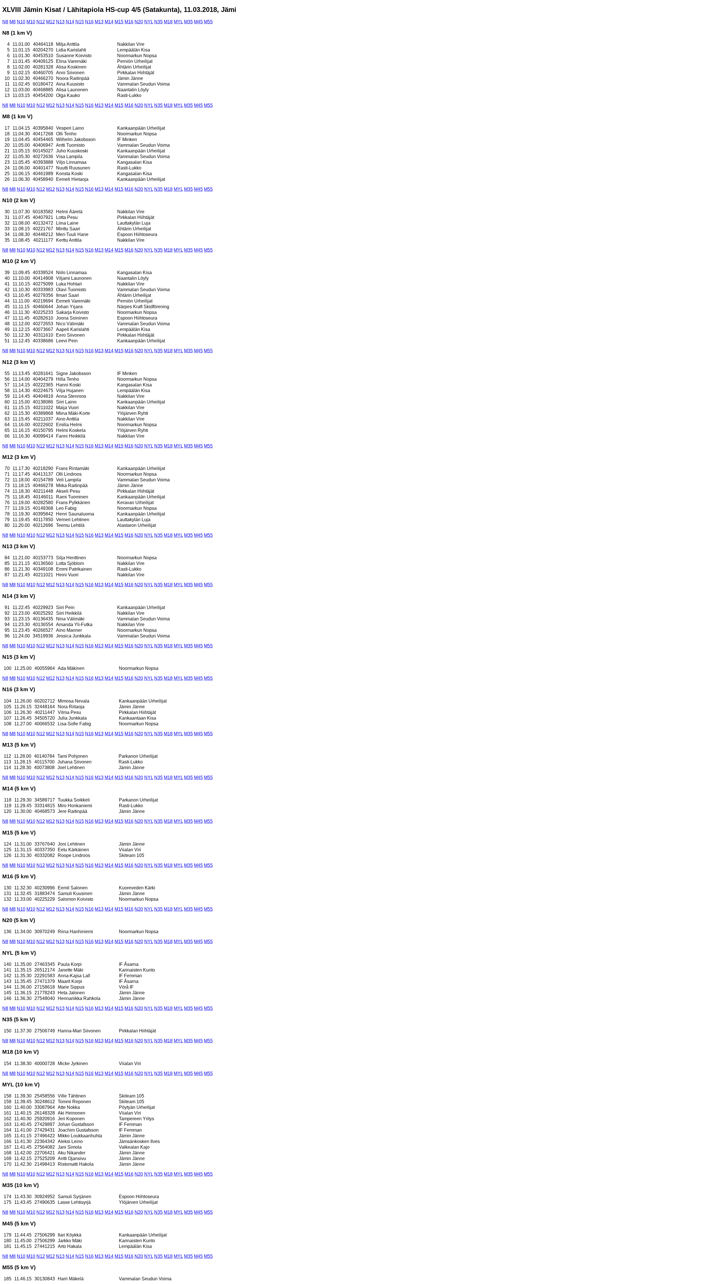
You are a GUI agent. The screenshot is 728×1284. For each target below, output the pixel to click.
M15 (119, 21)
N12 (40, 21)
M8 (12, 21)
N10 (21, 21)
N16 (89, 21)
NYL (148, 21)
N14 (70, 21)
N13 (60, 21)
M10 (30, 21)
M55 (208, 21)
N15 (79, 21)
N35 (158, 21)
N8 (5, 21)
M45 (198, 21)
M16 (129, 21)
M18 (168, 21)
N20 (139, 21)
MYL (178, 21)
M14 (109, 21)
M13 (99, 21)
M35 (188, 21)
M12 (50, 21)
